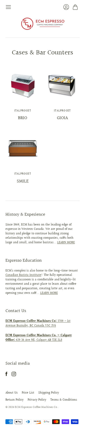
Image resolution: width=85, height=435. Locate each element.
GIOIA (62, 118)
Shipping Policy (48, 392)
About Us (11, 392)
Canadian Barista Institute (23, 275)
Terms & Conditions (63, 399)
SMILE (23, 181)
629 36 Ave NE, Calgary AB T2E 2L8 (38, 338)
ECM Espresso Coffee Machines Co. (36, 407)
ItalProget (22, 111)
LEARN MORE (66, 242)
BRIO (22, 118)
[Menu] (8, 7)
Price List (28, 392)
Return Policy (14, 399)
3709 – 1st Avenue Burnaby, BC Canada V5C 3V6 (37, 323)
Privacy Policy (37, 399)
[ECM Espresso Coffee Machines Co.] (42, 23)
